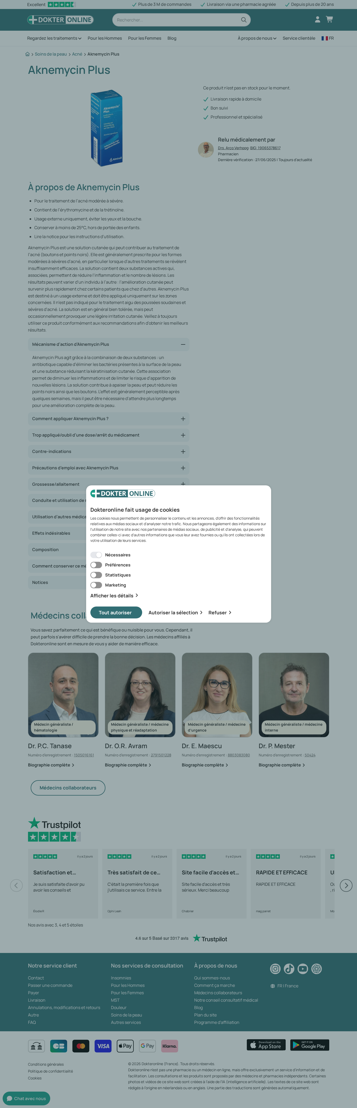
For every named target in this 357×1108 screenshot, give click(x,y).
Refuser (217, 612)
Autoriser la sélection (173, 612)
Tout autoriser (115, 612)
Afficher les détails (111, 595)
